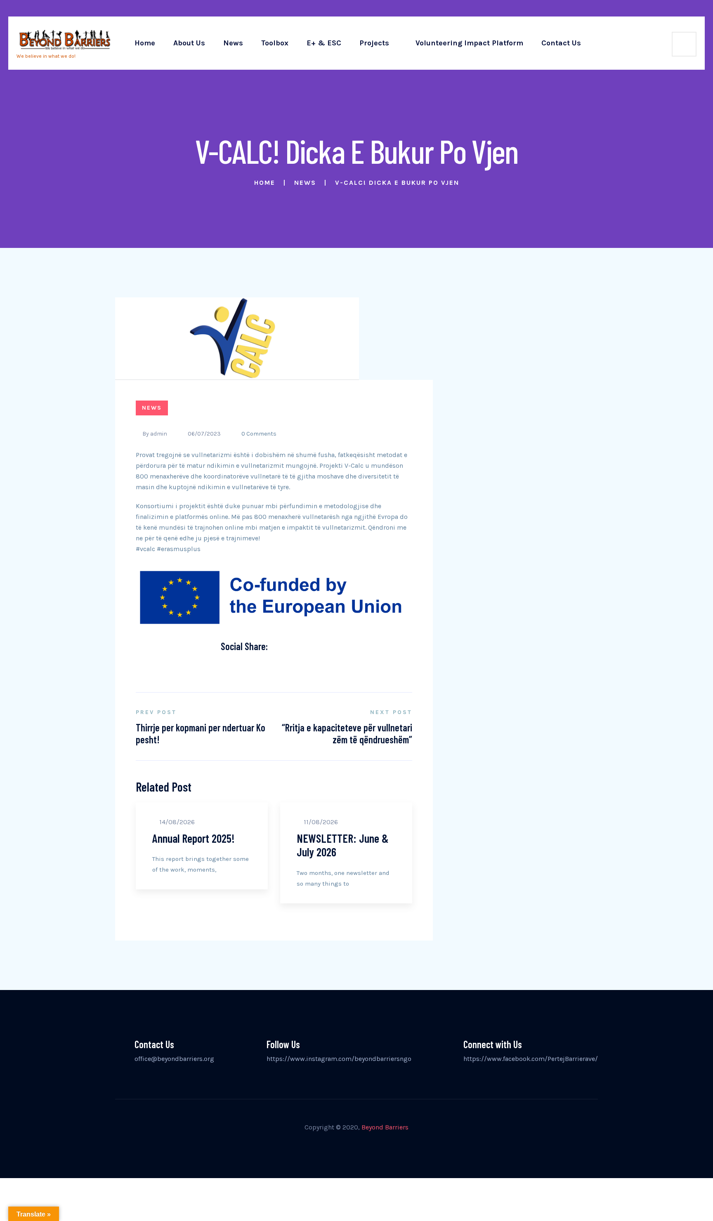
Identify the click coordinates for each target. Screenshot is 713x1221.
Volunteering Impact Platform (469, 42)
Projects (374, 42)
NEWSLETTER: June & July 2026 (343, 845)
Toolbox (274, 42)
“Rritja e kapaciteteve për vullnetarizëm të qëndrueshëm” (347, 733)
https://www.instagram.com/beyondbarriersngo (339, 1059)
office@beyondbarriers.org (174, 1059)
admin (158, 433)
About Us (189, 42)
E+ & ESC (324, 42)
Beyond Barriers (384, 1127)
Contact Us (561, 42)
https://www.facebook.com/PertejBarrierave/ (530, 1059)
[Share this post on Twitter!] (242, 666)
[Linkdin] (265, 666)
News (233, 42)
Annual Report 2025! (193, 838)
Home (145, 42)
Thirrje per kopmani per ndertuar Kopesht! (200, 733)
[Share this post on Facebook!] (230, 666)
